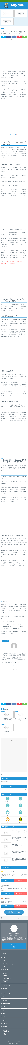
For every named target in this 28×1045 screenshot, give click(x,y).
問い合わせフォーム (14, 912)
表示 (17, 134)
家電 (20, 801)
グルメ (7, 822)
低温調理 (5, 1026)
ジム (4, 996)
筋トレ (4, 1010)
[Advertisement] (14, 54)
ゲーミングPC (7, 978)
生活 (4, 1006)
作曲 (5, 966)
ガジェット (7, 801)
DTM (4, 957)
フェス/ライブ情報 (7, 985)
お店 (4, 1020)
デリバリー (5, 1023)
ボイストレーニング (8, 964)
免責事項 (18, 1041)
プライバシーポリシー (11, 1041)
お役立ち (5, 960)
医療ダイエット (6, 1003)
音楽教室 (20, 808)
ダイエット (20, 822)
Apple (7, 815)
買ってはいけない (5, 781)
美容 (4, 1013)
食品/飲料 (5, 1030)
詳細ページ (7, 880)
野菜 (5, 1034)
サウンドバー (7, 980)
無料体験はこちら (20, 893)
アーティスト (7, 808)
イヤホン (20, 815)
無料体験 (20, 880)
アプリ (3, 28)
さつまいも (6, 1031)
